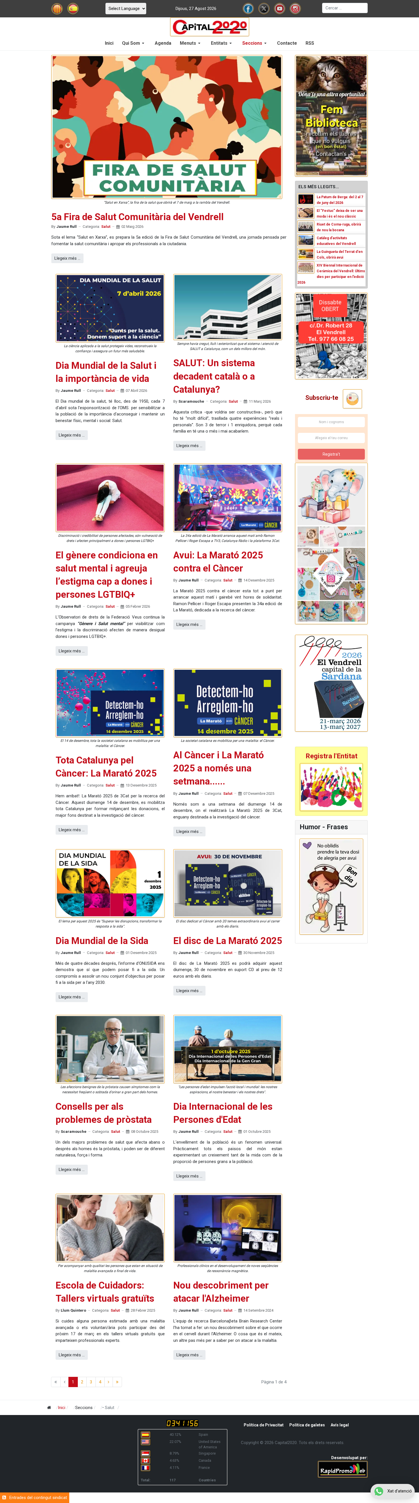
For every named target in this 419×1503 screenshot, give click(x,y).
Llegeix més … (67, 258)
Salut (105, 226)
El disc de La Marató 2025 (227, 940)
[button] (134, 43)
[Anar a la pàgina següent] (108, 1382)
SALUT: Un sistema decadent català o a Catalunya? (214, 376)
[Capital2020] (209, 26)
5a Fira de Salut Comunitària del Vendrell (137, 216)
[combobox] (345, 8)
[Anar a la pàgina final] (117, 1382)
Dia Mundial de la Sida (102, 940)
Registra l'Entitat (331, 756)
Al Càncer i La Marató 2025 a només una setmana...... (218, 768)
